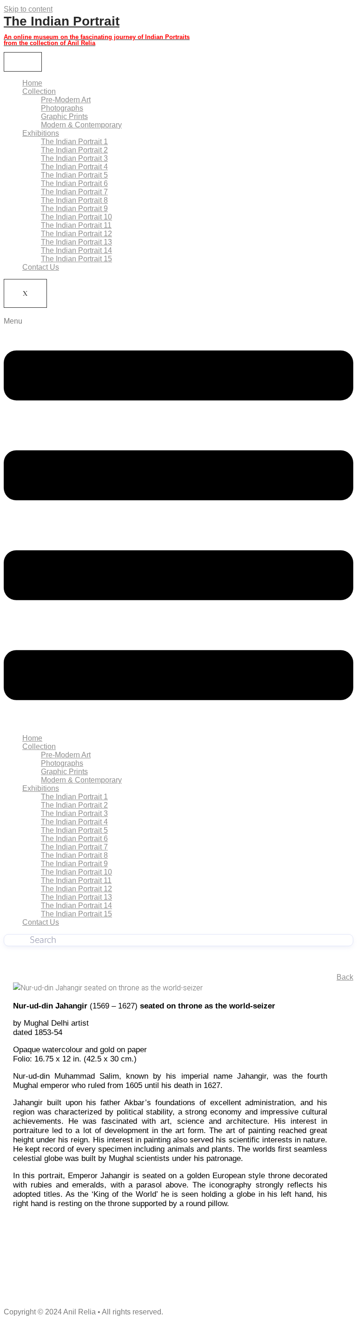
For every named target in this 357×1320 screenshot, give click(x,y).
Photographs (62, 108)
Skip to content (28, 9)
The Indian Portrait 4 (74, 167)
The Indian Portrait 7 (74, 192)
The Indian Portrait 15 (76, 259)
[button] (178, 522)
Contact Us (40, 267)
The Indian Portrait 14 (76, 250)
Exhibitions (40, 133)
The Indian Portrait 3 (74, 158)
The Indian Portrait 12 (76, 234)
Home (32, 83)
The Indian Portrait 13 (76, 242)
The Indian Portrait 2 (74, 150)
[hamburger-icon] (23, 62)
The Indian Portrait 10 (76, 217)
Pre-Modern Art (66, 100)
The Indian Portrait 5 (74, 175)
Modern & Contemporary (81, 125)
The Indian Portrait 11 (76, 225)
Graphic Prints (64, 116)
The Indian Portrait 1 (74, 142)
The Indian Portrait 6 (74, 183)
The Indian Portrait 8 (74, 200)
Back (345, 977)
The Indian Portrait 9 (74, 208)
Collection (39, 91)
